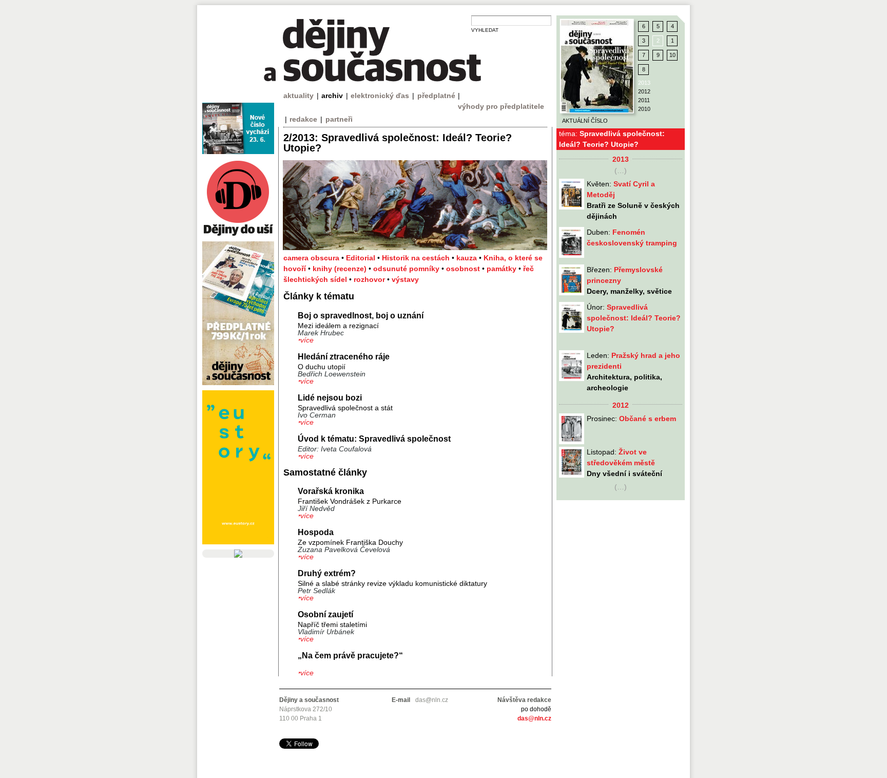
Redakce (303, 119)
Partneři (339, 119)
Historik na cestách (417, 258)
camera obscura (312, 258)
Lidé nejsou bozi (330, 397)
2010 (644, 109)
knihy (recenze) (341, 268)
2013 (644, 83)
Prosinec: (631, 418)
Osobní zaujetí (325, 614)
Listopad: (624, 463)
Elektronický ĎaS (380, 95)
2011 (644, 100)
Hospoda (316, 532)
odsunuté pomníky (407, 268)
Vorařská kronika (331, 491)
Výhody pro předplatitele (501, 106)
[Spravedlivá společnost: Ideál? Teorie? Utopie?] (597, 66)
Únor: (634, 318)
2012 (644, 91)
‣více (306, 340)
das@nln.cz (534, 718)
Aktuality (298, 95)
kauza (467, 258)
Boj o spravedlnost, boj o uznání (360, 315)
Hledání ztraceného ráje (344, 356)
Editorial (361, 258)
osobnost (464, 268)
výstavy (405, 279)
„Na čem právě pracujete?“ (350, 655)
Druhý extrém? (327, 573)
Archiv (332, 95)
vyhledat (484, 30)
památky (502, 268)
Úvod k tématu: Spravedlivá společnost (374, 438)
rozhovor (370, 279)
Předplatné (436, 95)
